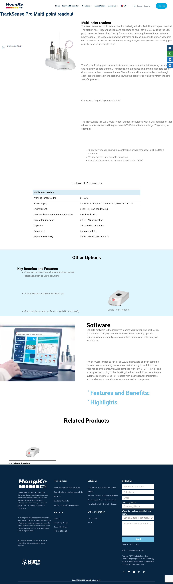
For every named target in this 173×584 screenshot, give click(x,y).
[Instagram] (144, 572)
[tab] (86, 184)
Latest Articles (100, 6)
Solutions (86, 6)
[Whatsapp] (139, 572)
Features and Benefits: (120, 393)
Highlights (103, 402)
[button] (123, 393)
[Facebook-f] (124, 572)
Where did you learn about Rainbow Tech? (136, 512)
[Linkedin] (134, 572)
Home (57, 6)
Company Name (128, 502)
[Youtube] (129, 572)
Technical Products (70, 6)
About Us (112, 6)
